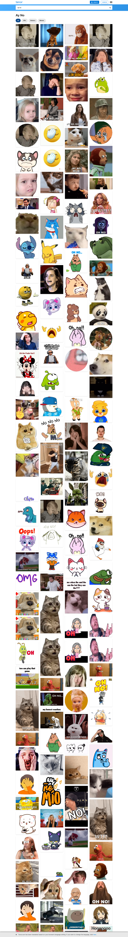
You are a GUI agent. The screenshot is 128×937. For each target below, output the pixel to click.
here (94, 934)
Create (95, 2)
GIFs (24, 20)
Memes (42, 20)
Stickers (32, 20)
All (18, 20)
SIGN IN (104, 2)
